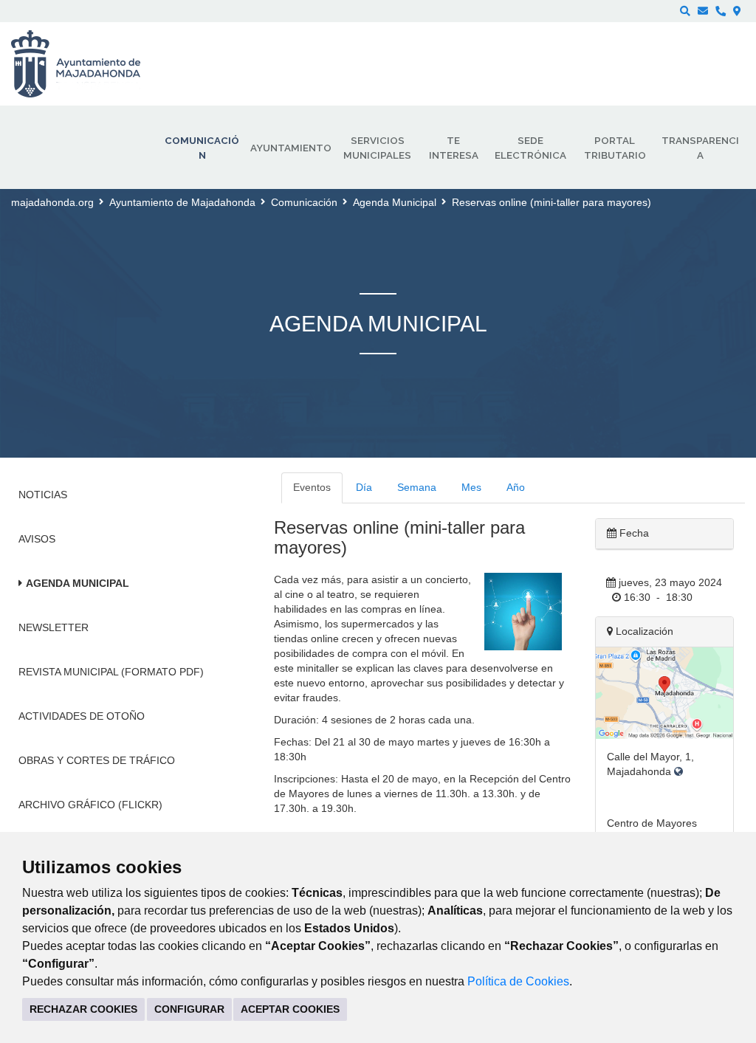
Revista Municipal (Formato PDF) (111, 672)
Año (515, 487)
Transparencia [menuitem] (700, 147)
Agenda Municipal (394, 202)
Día (364, 487)
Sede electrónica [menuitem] (530, 147)
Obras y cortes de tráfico (96, 760)
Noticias (42, 494)
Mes (471, 487)
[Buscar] (685, 11)
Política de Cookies (518, 981)
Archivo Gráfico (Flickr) (90, 804)
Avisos (36, 539)
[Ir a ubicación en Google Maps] (678, 771)
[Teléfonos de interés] (720, 11)
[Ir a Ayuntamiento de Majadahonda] (85, 64)
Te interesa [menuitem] (453, 147)
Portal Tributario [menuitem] (615, 147)
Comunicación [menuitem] (202, 147)
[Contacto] (703, 11)
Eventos (312, 487)
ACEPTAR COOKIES (290, 1009)
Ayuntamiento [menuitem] (290, 148)
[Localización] (737, 11)
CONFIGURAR (189, 1009)
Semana (416, 487)
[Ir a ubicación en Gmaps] (664, 692)
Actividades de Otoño (81, 716)
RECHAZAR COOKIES (83, 1009)
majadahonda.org (52, 202)
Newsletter (53, 627)
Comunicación (304, 202)
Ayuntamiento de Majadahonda (182, 202)
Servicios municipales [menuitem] (377, 147)
